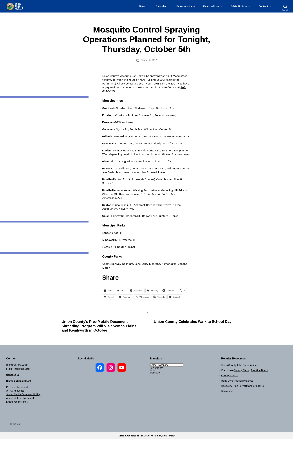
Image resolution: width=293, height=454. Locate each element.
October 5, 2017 (149, 60)
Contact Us (13, 374)
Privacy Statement (17, 387)
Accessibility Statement (20, 398)
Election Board (259, 370)
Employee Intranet (17, 401)
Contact (263, 6)
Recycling (227, 391)
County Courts (229, 375)
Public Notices (238, 6)
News (142, 6)
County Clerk (241, 370)
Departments (184, 6)
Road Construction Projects (237, 380)
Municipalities (211, 6)
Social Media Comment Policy (23, 394)
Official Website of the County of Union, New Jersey (146, 435)
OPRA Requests (15, 390)
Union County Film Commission (239, 365)
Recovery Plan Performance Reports (242, 385)
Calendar (161, 6)
